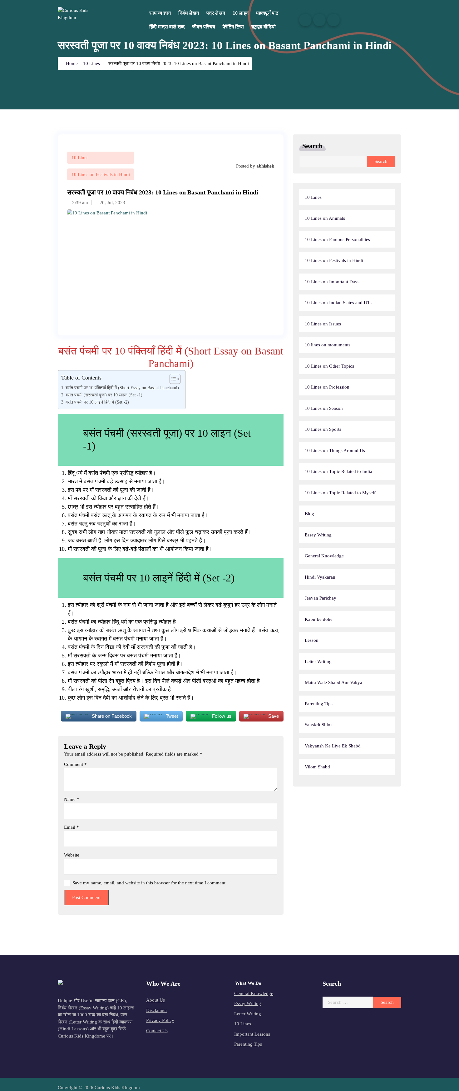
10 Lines (91, 63)
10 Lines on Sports (323, 429)
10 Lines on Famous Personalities (337, 239)
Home (71, 63)
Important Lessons (252, 1034)
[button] (172, 379)
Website (71, 854)
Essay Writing (318, 534)
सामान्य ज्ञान (160, 13)
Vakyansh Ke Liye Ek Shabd (333, 745)
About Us (155, 1000)
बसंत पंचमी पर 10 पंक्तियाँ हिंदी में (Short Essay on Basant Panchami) (122, 387)
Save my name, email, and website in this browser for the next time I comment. (149, 882)
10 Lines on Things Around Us (335, 450)
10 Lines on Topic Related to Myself (340, 492)
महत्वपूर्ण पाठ (267, 13)
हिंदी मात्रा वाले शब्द (167, 26)
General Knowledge (324, 555)
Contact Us (157, 1030)
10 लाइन (241, 13)
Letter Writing (318, 661)
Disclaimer (156, 1010)
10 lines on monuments (327, 344)
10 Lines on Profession (327, 387)
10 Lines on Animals (325, 218)
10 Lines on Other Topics (329, 366)
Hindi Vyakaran (320, 577)
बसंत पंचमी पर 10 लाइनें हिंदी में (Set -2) (97, 402)
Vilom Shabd (317, 766)
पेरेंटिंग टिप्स (233, 26)
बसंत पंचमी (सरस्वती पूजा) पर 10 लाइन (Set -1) (104, 394)
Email (71, 827)
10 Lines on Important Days (332, 281)
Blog (309, 513)
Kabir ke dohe (319, 619)
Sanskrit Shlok (319, 724)
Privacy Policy (160, 1020)
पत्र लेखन (215, 13)
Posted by (254, 165)
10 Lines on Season (324, 408)
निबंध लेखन (188, 13)
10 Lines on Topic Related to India (338, 471)
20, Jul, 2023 (111, 202)
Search (312, 146)
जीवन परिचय (203, 26)
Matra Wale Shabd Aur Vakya (333, 682)
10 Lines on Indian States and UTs (338, 302)
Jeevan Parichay (320, 598)
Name (71, 799)
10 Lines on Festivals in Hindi (101, 174)
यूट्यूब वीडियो (263, 26)
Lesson (311, 640)
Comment (75, 764)
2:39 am (79, 202)
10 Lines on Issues (323, 323)
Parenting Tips (319, 703)
